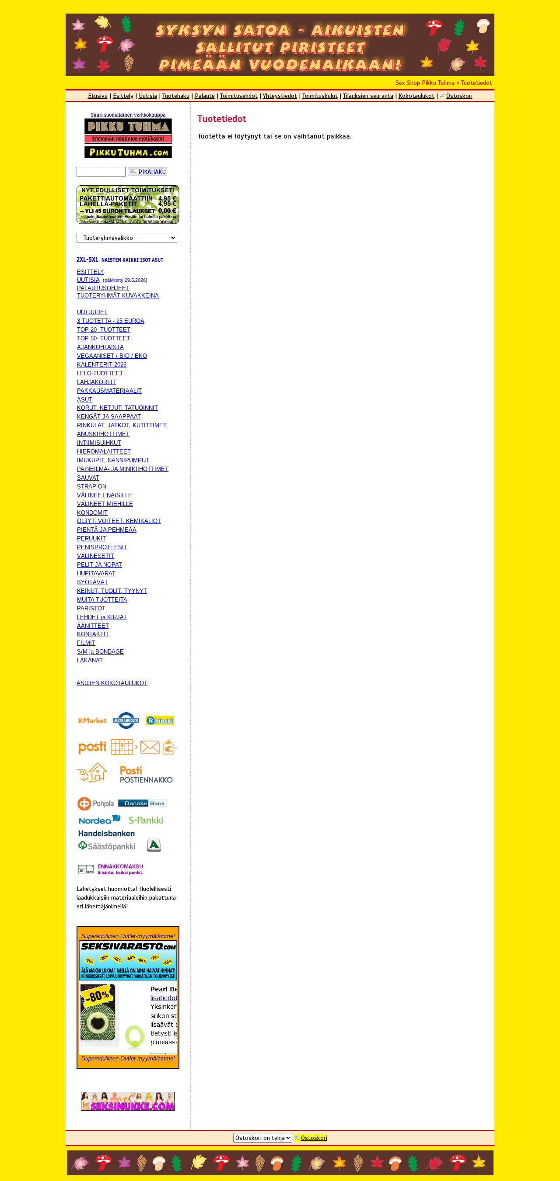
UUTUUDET (92, 312)
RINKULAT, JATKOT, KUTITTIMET (122, 425)
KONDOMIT (92, 512)
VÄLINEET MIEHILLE (105, 504)
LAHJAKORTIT (96, 382)
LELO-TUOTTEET (100, 373)
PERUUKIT (91, 538)
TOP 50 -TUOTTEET (103, 338)
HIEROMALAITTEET (104, 451)
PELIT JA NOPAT (99, 564)
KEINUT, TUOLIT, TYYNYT (112, 591)
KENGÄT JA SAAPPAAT (109, 416)
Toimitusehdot (239, 96)
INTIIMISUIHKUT (99, 443)
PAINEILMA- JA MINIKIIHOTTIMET (122, 469)
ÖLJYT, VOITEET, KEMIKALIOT (119, 521)
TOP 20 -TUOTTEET (103, 329)
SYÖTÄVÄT (92, 582)
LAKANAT (90, 660)
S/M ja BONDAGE (100, 651)
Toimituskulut (320, 96)
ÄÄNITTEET (93, 626)
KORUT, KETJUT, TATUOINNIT (117, 408)
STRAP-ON (91, 486)
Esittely (123, 96)
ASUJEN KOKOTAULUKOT (112, 683)
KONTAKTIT (93, 634)
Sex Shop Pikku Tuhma (425, 83)
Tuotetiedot (476, 83)
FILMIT (86, 643)
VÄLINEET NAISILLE (104, 495)
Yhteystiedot (280, 96)
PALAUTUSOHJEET (103, 288)
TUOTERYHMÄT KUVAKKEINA (118, 295)
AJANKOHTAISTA (100, 347)
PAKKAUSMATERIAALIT (109, 391)
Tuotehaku (175, 96)
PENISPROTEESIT (102, 547)
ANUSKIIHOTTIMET (103, 434)
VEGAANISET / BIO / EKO (112, 356)
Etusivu (98, 96)
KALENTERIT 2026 (101, 364)
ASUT (84, 399)
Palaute (205, 96)
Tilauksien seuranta (368, 96)
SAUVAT (88, 477)
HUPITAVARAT (96, 573)
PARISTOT (91, 608)
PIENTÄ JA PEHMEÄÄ (106, 529)
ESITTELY (90, 272)
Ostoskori (459, 96)
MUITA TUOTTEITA (102, 599)
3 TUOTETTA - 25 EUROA (110, 321)
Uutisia (148, 96)
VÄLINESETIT (95, 556)
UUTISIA (88, 280)
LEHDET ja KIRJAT (102, 617)
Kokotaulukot (416, 96)
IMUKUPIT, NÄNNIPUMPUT (113, 460)
